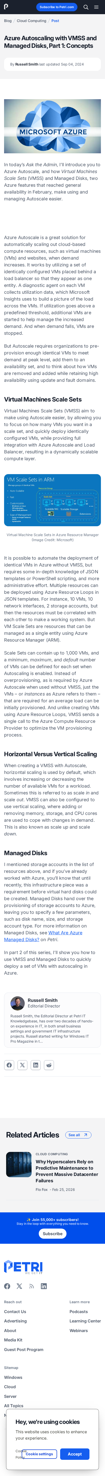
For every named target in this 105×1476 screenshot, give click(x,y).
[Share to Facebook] (9, 1065)
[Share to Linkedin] (36, 1065)
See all (74, 1135)
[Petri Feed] (32, 1287)
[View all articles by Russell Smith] (17, 1003)
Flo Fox (42, 1189)
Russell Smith (47, 64)
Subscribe (52, 1233)
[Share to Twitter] (22, 1065)
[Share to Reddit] (49, 1065)
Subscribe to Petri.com (57, 7)
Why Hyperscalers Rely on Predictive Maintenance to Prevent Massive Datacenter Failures (67, 1171)
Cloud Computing (31, 20)
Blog (8, 20)
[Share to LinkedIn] (44, 1287)
